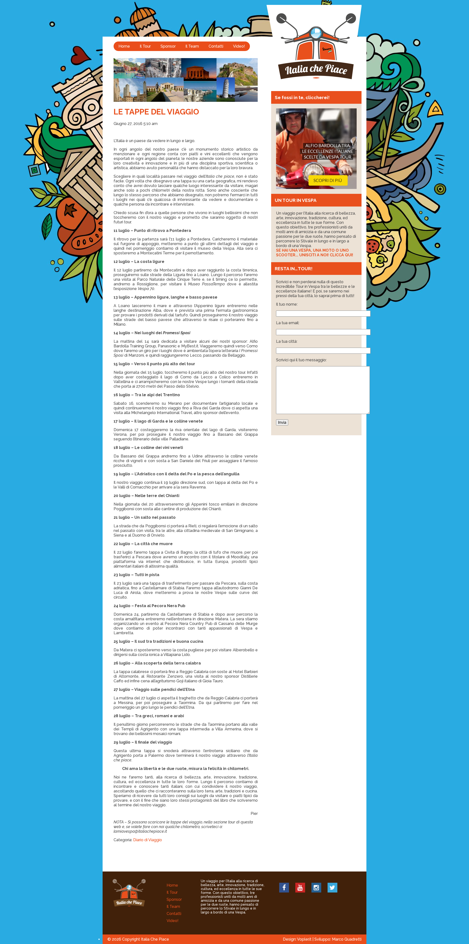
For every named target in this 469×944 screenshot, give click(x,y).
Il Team (192, 46)
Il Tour (145, 46)
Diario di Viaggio (147, 840)
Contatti (216, 46)
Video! (239, 46)
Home (124, 46)
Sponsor (168, 46)
